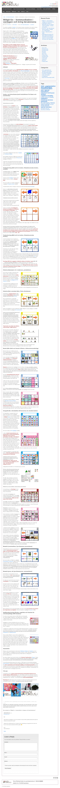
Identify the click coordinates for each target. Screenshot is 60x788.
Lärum (15, 296)
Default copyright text (7, 786)
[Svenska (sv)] (52, 3)
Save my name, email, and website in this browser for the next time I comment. (21, 765)
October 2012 (44, 57)
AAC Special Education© (7, 8)
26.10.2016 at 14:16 (6, 714)
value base (47, 108)
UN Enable (43, 108)
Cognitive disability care (45, 97)
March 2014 (44, 47)
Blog (3, 11)
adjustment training (23, 705)
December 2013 (45, 49)
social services (29, 705)
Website (6, 761)
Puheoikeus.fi (8, 63)
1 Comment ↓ (32, 24)
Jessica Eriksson (6, 663)
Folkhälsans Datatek (24, 651)
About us (23, 11)
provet (31, 609)
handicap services (12, 707)
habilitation (18, 705)
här (34, 256)
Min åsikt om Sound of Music (10, 400)
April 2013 (44, 52)
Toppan (33, 657)
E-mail (5, 756)
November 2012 (45, 56)
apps (32, 705)
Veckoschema (19, 157)
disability (52, 97)
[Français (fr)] (57, 3)
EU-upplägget (13, 430)
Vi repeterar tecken (10, 184)
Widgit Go (14, 38)
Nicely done (8, 11)
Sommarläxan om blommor (8, 561)
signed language (45, 104)
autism (33, 704)
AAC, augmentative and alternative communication (15, 704)
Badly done (14, 11)
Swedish (14, 27)
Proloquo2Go (5, 632)
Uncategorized (45, 76)
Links (27, 11)
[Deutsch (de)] (55, 3)
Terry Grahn (15, 24)
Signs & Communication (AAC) (19, 8)
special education (46, 107)
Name (5, 752)
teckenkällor (32, 186)
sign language (52, 104)
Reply (5, 731)
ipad (7, 705)
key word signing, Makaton (48, 103)
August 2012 (44, 58)
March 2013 (44, 54)
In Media (53, 8)
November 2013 (45, 50)
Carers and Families (46, 8)
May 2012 (44, 60)
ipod (9, 705)
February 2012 (45, 61)
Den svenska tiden (18, 309)
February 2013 (45, 55)
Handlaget (11, 177)
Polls (19, 11)
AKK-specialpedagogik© (25, 70)
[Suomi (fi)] (50, 3)
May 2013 (44, 51)
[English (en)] (53, 3)
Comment (6, 742)
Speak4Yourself (13, 632)
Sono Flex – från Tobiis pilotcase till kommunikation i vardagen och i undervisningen (48, 29)
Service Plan (39, 8)
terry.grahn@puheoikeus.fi (46, 6)
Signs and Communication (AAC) (48, 77)
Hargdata (20, 152)
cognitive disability (13, 705)
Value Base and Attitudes (30, 8)
